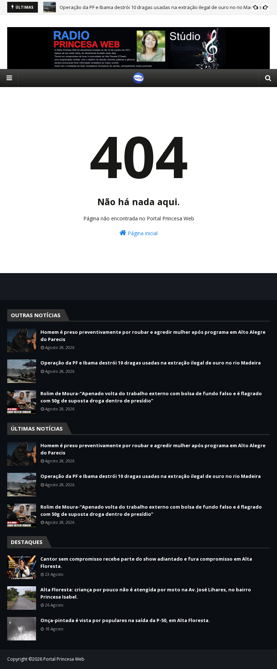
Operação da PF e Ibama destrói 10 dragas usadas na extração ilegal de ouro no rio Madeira (161, 7)
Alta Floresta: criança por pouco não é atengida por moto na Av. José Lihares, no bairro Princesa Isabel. (145, 593)
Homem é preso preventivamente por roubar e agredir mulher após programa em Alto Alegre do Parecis (152, 335)
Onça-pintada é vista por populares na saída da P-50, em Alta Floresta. (125, 620)
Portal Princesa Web (63, 659)
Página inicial (142, 233)
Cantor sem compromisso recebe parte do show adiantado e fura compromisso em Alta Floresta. (146, 562)
